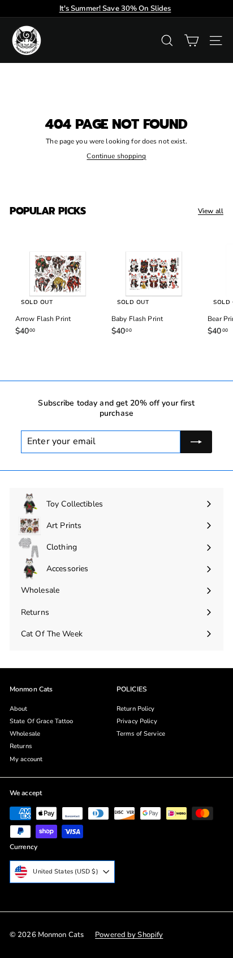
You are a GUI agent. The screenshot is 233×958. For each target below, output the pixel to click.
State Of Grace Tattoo (42, 721)
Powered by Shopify (129, 935)
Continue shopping (116, 156)
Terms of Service (140, 733)
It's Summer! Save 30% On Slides (115, 8)
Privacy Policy (136, 721)
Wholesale (25, 733)
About (19, 708)
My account (26, 759)
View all (210, 211)
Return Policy (135, 708)
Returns (21, 746)
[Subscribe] (196, 442)
